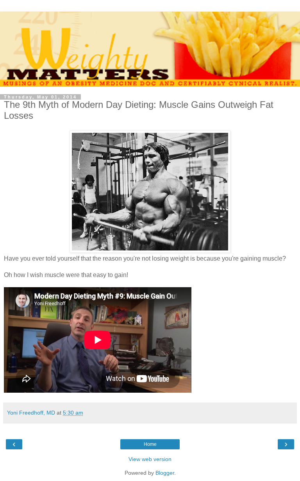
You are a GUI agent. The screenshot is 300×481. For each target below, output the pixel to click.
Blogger (164, 473)
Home (150, 444)
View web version (150, 459)
